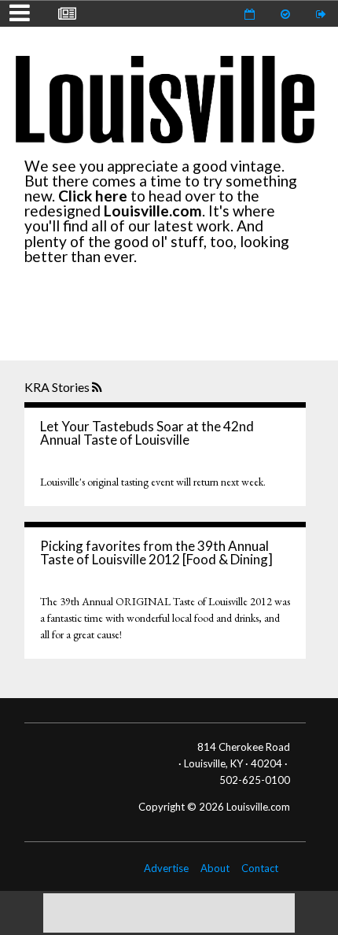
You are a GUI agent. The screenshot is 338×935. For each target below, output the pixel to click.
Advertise (166, 868)
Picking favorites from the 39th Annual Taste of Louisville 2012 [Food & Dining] (156, 552)
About (215, 868)
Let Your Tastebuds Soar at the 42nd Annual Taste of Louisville (147, 433)
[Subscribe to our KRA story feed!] (98, 388)
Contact (259, 868)
